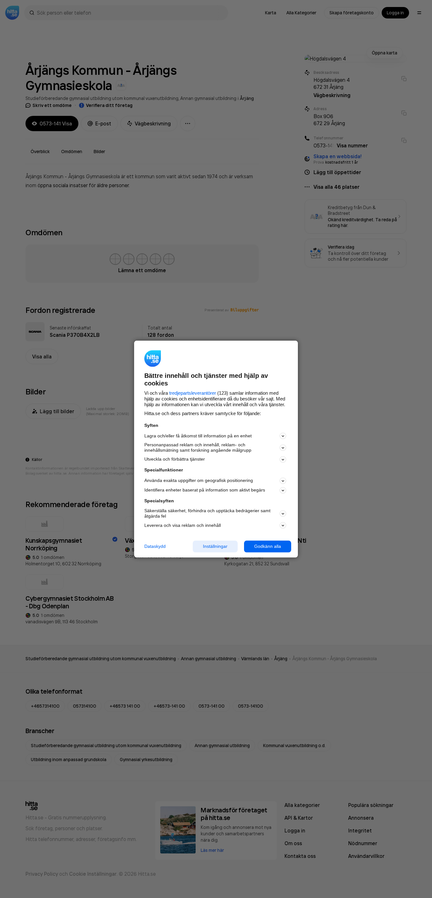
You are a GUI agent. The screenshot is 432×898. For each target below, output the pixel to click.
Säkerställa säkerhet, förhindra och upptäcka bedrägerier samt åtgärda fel (207, 513)
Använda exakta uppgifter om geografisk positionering (198, 480)
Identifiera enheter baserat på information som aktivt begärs (204, 490)
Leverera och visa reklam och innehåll (182, 525)
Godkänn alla (267, 546)
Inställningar (215, 546)
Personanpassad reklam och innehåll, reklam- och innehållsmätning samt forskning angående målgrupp (197, 447)
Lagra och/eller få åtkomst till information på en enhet (198, 435)
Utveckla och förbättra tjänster (174, 459)
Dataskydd (155, 546)
